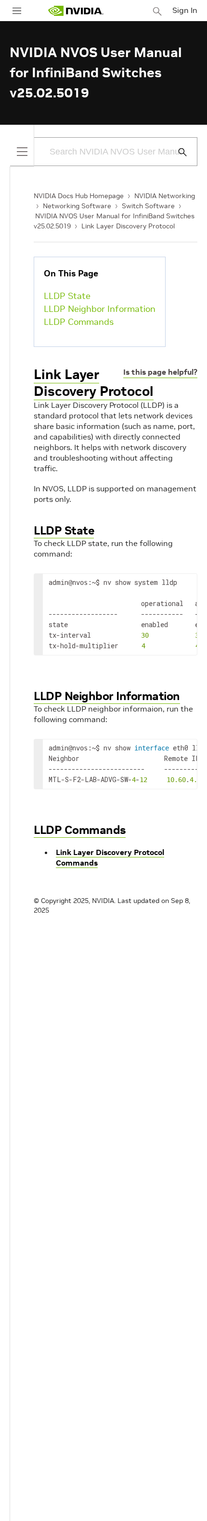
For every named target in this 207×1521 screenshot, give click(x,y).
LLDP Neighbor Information (99, 308)
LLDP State (67, 295)
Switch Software (148, 206)
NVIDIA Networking (164, 195)
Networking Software (77, 206)
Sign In (184, 10)
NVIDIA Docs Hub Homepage (79, 195)
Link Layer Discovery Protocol (128, 226)
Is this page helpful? (160, 372)
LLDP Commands (79, 321)
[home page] (75, 11)
